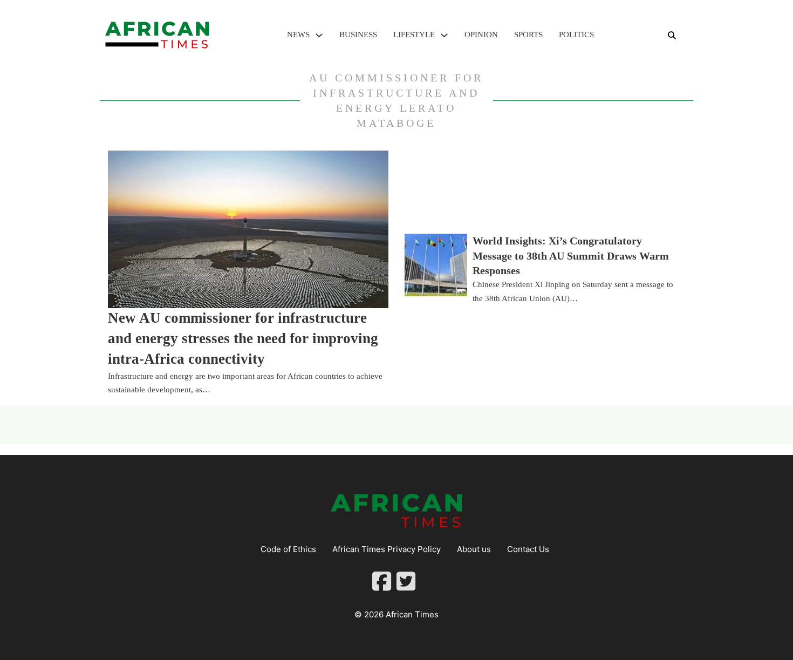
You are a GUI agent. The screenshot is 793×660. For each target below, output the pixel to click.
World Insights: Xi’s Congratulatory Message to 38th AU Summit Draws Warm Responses (571, 255)
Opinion (481, 34)
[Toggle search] (671, 35)
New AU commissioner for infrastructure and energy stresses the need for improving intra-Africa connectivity (243, 338)
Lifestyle (414, 34)
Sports (528, 34)
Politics (576, 34)
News (298, 34)
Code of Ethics (288, 549)
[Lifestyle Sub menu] (444, 35)
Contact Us (528, 549)
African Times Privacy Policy (386, 549)
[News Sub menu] (319, 35)
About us (474, 549)
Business (358, 34)
